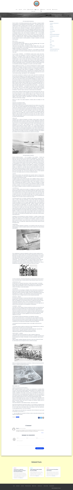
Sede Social (37, 9)
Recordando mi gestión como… (54, 50)
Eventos (51, 37)
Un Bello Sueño (49, 9)
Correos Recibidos (52, 31)
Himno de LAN (43, 9)
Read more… (37, 475)
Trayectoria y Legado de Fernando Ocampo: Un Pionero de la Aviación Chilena (20, 470)
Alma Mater (51, 26)
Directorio (20, 9)
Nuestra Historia (31, 9)
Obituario (51, 47)
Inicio (16, 9)
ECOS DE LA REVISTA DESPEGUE (54, 34)
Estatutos (24, 9)
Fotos (50, 39)
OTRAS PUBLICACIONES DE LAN (54, 49)
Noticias (51, 44)
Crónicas (51, 32)
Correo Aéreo (52, 29)
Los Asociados (55, 9)
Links (50, 42)
